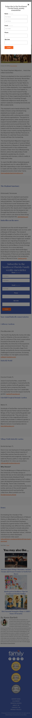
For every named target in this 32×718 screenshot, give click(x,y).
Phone (6, 32)
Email (9, 25)
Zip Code (7, 39)
